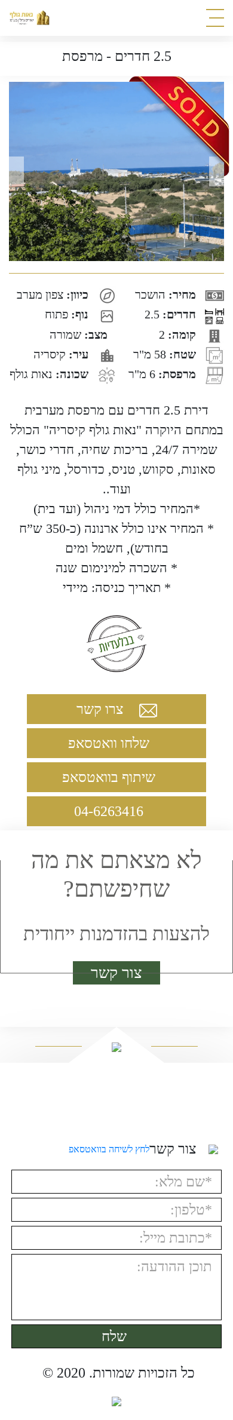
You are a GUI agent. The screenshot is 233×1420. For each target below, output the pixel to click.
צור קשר (116, 973)
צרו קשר (101, 709)
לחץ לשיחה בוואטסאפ (109, 1149)
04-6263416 (110, 811)
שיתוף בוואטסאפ (110, 777)
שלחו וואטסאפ (110, 743)
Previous (12, 171)
